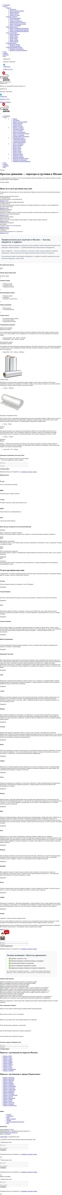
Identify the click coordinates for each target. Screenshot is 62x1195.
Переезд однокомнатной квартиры (19, 30)
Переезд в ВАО (7, 1060)
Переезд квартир (11, 1119)
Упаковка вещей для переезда (18, 22)
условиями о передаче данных (28, 471)
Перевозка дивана (15, 44)
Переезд (8, 8)
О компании (6, 5)
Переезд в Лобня (7, 1099)
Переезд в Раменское (9, 1090)
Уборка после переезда (16, 21)
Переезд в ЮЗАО (8, 1064)
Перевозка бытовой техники (14, 47)
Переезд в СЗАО (7, 1067)
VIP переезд (13, 9)
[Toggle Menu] (0, 113)
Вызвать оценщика (5, 102)
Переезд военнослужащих (17, 10)
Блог (4, 56)
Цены (4, 52)
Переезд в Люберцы (8, 1085)
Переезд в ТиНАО (8, 1070)
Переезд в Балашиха (8, 1077)
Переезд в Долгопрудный (10, 1095)
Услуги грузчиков (14, 19)
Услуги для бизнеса (11, 32)
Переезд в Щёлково (8, 1092)
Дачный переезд (14, 13)
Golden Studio (3, 1136)
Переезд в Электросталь (9, 1105)
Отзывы (5, 53)
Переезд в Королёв (8, 1083)
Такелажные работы (15, 18)
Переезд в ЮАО (7, 1063)
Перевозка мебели (11, 43)
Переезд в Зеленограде (9, 1069)
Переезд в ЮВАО (8, 1062)
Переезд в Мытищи (8, 1080)
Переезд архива (14, 41)
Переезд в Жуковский (9, 1098)
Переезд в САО (7, 1057)
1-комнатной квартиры (19, 139)
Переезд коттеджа (14, 12)
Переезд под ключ (15, 15)
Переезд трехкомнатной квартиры (19, 31)
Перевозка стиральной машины (18, 50)
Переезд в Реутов (8, 1096)
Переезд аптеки (14, 40)
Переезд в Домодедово (9, 1089)
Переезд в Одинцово (9, 1088)
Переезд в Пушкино (8, 1093)
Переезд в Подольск (8, 1079)
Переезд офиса (14, 35)
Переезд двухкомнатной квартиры (19, 28)
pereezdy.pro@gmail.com (11, 1132)
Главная (8, 1114)
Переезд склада (14, 37)
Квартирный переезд (12, 27)
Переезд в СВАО (8, 1059)
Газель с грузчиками (15, 25)
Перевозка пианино (15, 46)
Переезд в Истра (7, 1101)
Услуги (5, 6)
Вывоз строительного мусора (18, 24)
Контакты (6, 54)
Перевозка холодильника (16, 49)
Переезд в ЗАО (7, 1066)
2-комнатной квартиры (19, 141)
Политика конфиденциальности (15, 1121)
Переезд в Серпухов (8, 1102)
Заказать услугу (4, 200)
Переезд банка (14, 38)
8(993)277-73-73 (4, 929)
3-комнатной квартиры (19, 142)
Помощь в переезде (11, 16)
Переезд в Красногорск (9, 1086)
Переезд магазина (14, 34)
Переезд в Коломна (8, 1104)
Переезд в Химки (8, 1082)
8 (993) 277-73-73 (8, 69)
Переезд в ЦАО (7, 1056)
